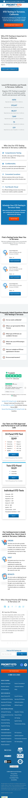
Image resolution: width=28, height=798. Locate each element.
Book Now (14, 218)
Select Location (15, 260)
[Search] (22, 654)
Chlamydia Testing (5, 719)
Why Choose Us (5, 693)
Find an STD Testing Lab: (14, 650)
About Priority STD (5, 696)
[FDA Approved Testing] (7, 750)
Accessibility (14, 779)
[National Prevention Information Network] (7, 756)
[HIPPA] (20, 750)
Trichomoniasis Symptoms (21, 738)
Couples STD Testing (6, 705)
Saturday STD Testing (19, 699)
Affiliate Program (19, 705)
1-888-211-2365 (14, 675)
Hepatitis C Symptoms (6, 741)
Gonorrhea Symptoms (6, 735)
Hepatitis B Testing (5, 725)
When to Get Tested (5, 683)
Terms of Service (14, 775)
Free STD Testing (18, 696)
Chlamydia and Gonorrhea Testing (7, 716)
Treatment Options (19, 686)
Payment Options (5, 686)
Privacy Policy (14, 773)
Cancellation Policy (14, 777)
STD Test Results (5, 689)
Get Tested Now (14, 671)
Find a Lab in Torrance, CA (9, 69)
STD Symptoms (5, 729)
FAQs (16, 689)
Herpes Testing (18, 715)
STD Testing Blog (18, 741)
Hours (11, 257)
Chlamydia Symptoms (6, 732)
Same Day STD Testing (6, 702)
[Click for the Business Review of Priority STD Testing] (7, 761)
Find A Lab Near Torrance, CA (13, 25)
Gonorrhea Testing (5, 722)
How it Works (5, 680)
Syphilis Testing (18, 720)
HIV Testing (17, 718)
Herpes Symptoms (5, 744)
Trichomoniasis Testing (20, 723)
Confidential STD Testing (7, 699)
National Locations (19, 702)
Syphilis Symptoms (19, 735)
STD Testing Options (7, 708)
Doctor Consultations (20, 683)
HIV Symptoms (18, 732)
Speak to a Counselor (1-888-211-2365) (15, 1)
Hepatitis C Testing (19, 712)
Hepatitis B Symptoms (6, 738)
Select (13, 477)
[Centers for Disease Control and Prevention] (20, 756)
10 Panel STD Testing (6, 712)
